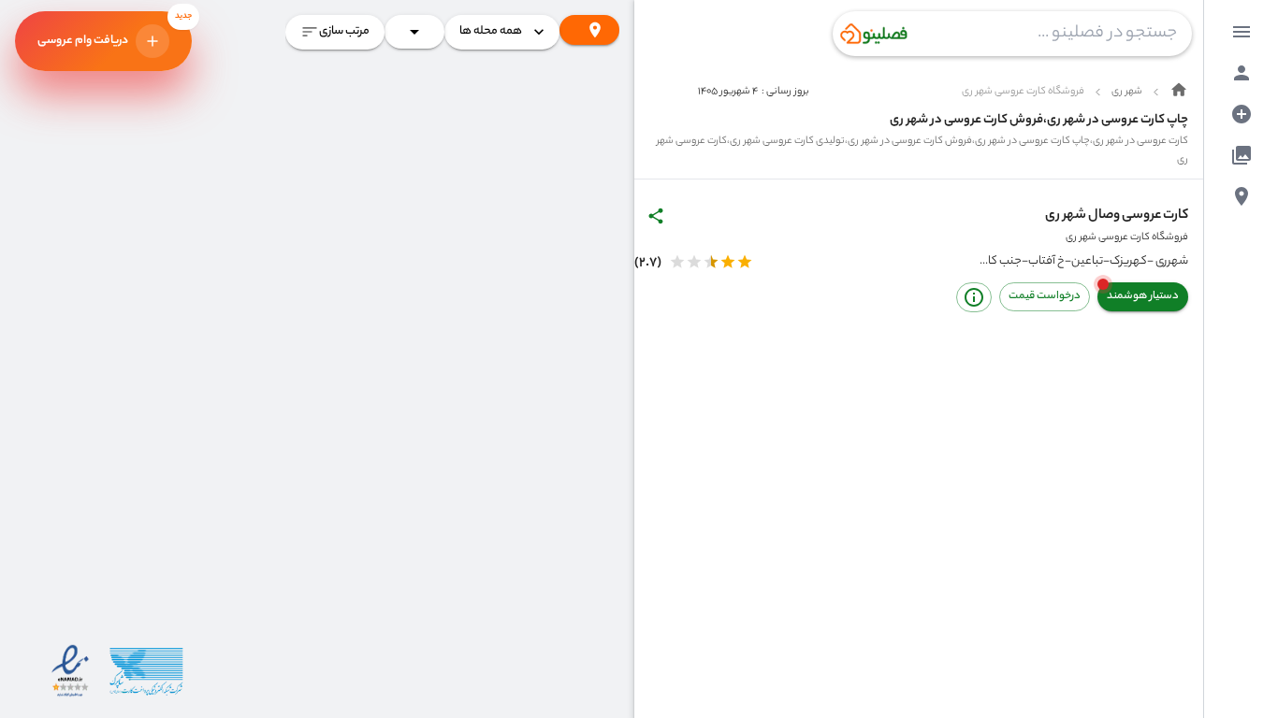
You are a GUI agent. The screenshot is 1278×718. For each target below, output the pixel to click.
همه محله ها (490, 31)
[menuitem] (1241, 32)
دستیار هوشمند (1143, 296)
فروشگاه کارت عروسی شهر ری (1127, 237)
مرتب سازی (344, 31)
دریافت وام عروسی (114, 30)
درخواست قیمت (1045, 296)
